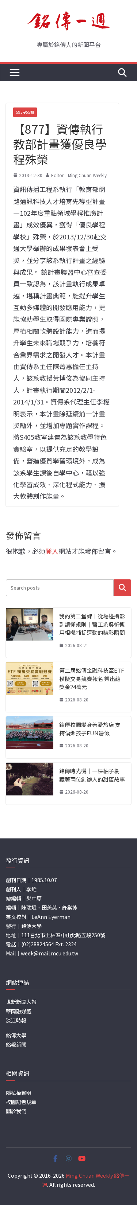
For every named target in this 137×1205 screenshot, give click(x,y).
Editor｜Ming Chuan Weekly (79, 175)
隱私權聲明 (18, 1092)
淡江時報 (16, 1020)
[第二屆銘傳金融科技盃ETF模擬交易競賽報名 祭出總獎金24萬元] (29, 687)
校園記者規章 (21, 1102)
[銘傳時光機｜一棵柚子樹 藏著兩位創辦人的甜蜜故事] (29, 784)
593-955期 (25, 112)
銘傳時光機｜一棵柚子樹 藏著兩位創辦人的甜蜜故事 (92, 775)
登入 (51, 551)
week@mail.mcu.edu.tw (49, 953)
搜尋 (122, 587)
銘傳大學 (16, 1035)
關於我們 (16, 1111)
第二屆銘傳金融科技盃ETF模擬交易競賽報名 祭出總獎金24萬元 (91, 678)
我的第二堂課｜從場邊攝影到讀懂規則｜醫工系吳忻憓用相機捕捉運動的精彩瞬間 (92, 624)
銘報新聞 (16, 1044)
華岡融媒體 (18, 1011)
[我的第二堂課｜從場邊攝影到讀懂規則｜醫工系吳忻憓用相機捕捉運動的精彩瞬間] (29, 633)
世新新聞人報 (21, 1001)
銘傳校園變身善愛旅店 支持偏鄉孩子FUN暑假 (90, 729)
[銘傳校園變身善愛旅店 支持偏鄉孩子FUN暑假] (29, 737)
